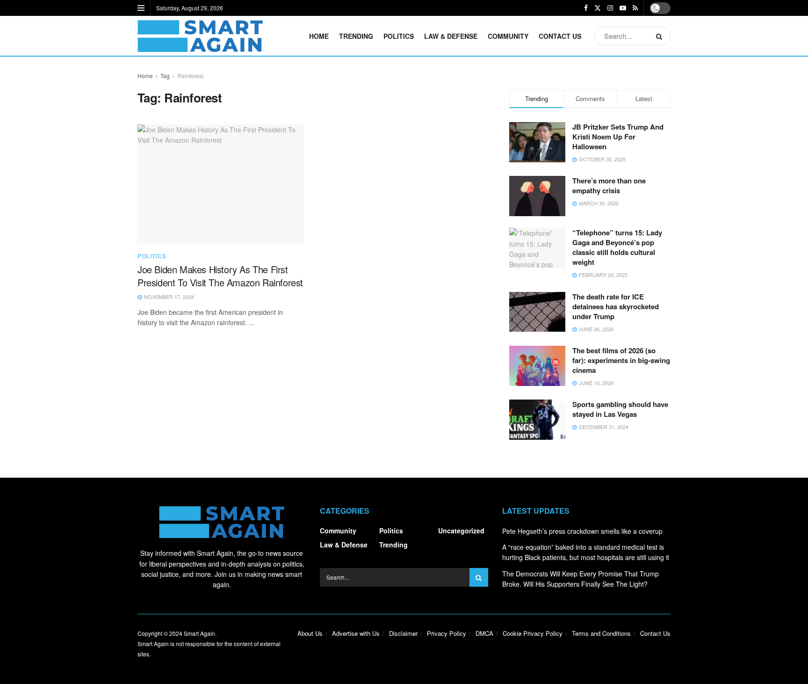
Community (508, 36)
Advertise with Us (356, 633)
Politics (398, 36)
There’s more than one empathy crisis (609, 185)
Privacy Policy (446, 633)
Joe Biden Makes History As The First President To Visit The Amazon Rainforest (220, 275)
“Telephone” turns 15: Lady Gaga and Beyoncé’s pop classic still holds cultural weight (617, 247)
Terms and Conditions (601, 633)
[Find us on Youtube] (623, 8)
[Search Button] (661, 36)
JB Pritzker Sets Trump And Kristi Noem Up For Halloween (618, 137)
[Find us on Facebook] (586, 8)
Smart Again (199, 633)
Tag (165, 76)
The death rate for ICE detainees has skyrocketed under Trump (615, 306)
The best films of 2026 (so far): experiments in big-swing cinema (621, 360)
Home (319, 36)
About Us (310, 633)
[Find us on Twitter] (597, 8)
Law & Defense (450, 36)
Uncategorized (461, 530)
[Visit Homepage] (200, 36)
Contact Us (560, 36)
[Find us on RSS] (635, 8)
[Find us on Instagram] (610, 8)
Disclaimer (403, 633)
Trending (356, 36)
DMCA (484, 633)
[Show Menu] (140, 8)
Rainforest (190, 76)
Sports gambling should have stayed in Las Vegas (620, 409)
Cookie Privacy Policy (533, 633)
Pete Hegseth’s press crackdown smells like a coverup (582, 531)
